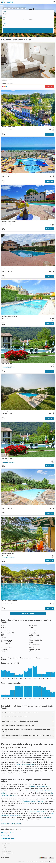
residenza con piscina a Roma (39, 786)
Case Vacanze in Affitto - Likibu (7, 1)
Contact (52, 861)
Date (4, 17)
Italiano (43, 857)
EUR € (51, 857)
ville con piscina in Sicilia (38, 811)
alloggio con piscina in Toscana (33, 801)
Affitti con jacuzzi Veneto (7, 833)
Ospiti (4, 23)
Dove (4, 11)
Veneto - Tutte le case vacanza (11, 823)
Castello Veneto (5, 835)
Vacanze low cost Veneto (7, 838)
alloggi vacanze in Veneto (25, 764)
